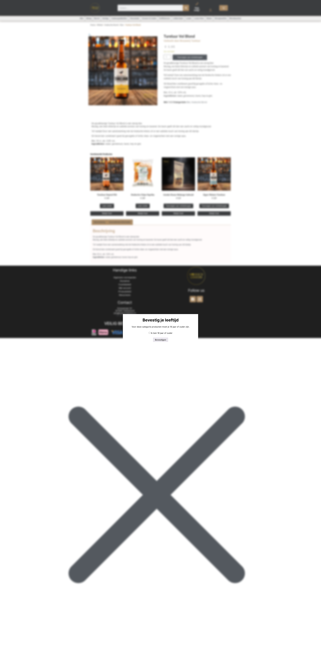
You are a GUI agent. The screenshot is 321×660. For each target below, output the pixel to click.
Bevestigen (160, 340)
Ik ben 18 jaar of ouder (161, 333)
